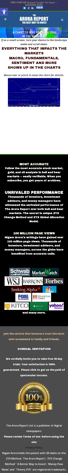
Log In (39, 7)
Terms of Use (31, 436)
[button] (4, 12)
